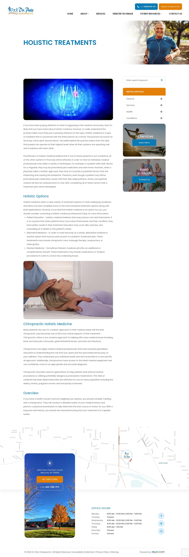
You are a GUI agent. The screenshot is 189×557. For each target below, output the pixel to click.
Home (70, 13)
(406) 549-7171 (147, 7)
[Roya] (158, 552)
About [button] (83, 13)
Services (100, 13)
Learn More (144, 142)
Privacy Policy (102, 552)
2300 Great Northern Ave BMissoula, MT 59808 (50, 471)
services (130, 105)
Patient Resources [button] (150, 13)
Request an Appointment (170, 7)
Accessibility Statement (83, 552)
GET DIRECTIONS (50, 479)
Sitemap (115, 552)
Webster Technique (123, 13)
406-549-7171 (49, 487)
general (130, 98)
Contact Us (175, 13)
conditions (131, 118)
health (129, 111)
